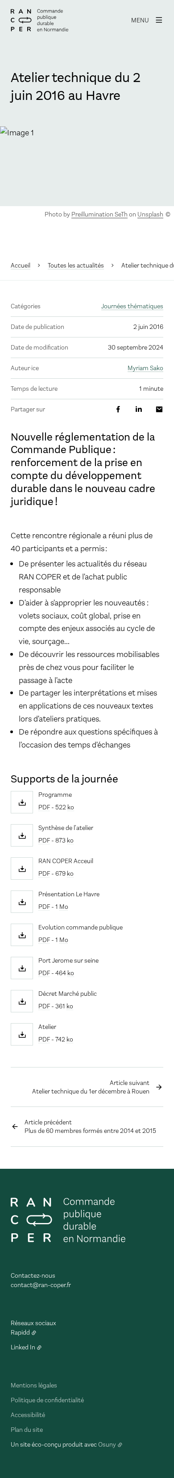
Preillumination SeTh (99, 214)
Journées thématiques (132, 306)
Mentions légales (34, 1385)
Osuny (107, 1444)
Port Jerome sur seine (68, 961)
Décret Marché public (67, 994)
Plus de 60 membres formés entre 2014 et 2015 (90, 1126)
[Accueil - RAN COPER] (39, 20)
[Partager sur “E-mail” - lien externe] (159, 409)
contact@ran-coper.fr (41, 1285)
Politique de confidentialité (47, 1400)
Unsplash (150, 214)
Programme (55, 795)
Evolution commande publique (80, 928)
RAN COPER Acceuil (65, 861)
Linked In (23, 1347)
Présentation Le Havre (68, 894)
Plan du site (27, 1430)
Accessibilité (28, 1415)
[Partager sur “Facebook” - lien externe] (118, 409)
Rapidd (20, 1332)
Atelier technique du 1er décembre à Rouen (90, 1087)
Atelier (47, 1027)
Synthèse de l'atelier (65, 828)
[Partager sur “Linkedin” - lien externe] (138, 409)
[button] (87, 166)
